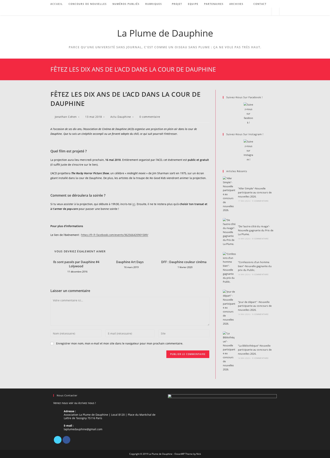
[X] (57, 440)
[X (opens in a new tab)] (251, 11)
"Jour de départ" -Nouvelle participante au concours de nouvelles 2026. (255, 306)
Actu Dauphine (120, 117)
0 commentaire (149, 117)
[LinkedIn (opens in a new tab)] (261, 11)
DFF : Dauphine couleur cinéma (183, 262)
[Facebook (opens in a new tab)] (256, 11)
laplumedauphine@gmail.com (83, 429)
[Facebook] (66, 440)
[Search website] (275, 12)
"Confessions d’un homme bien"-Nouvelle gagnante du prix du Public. (255, 266)
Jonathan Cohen (66, 117)
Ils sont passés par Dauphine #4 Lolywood (76, 264)
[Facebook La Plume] (248, 113)
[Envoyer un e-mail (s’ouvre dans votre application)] (267, 11)
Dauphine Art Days (130, 262)
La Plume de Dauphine (165, 33)
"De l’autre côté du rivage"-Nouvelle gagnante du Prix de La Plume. (255, 230)
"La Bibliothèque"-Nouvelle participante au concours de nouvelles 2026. (255, 349)
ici (133, 204)
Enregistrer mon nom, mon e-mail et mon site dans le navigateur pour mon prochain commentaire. (119, 343)
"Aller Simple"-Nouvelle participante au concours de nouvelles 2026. (255, 192)
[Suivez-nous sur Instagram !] (248, 150)
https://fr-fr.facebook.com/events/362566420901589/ (114, 235)
